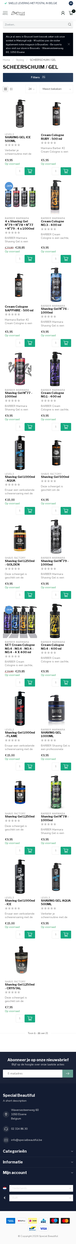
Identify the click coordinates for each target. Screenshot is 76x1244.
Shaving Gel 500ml (55, 477)
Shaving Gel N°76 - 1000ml (55, 310)
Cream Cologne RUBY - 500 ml (52, 136)
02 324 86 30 (19, 1129)
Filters (35, 77)
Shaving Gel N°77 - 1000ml (18, 394)
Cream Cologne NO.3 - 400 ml (52, 223)
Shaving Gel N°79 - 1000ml (55, 562)
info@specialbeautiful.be (26, 1140)
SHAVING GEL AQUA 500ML (56, 902)
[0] (71, 13)
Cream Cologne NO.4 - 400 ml (52, 646)
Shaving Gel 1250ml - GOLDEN (19, 562)
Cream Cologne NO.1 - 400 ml (52, 394)
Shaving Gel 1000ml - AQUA (20, 478)
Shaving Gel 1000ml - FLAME (20, 734)
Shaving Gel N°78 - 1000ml (55, 818)
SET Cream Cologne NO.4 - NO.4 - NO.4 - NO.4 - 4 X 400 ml (20, 648)
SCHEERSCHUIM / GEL (43, 60)
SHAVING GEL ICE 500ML (18, 139)
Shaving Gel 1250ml (19, 816)
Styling (20, 60)
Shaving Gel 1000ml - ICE (20, 902)
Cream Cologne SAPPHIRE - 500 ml (19, 308)
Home (6, 60)
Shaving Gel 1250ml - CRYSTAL (19, 986)
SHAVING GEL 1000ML (51, 734)
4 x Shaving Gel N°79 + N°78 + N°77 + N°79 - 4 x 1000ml (19, 225)
